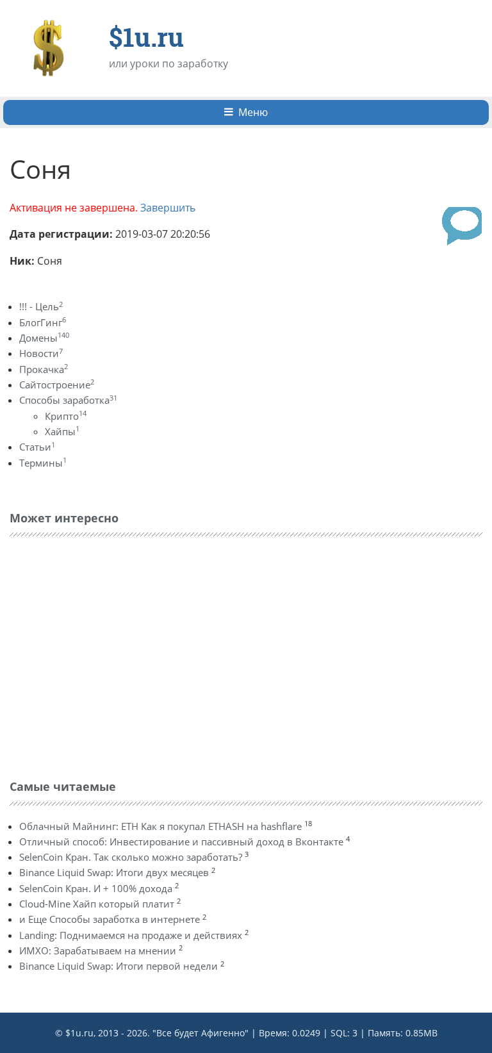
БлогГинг (42, 322)
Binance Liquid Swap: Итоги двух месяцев (114, 872)
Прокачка (43, 369)
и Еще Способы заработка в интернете (109, 919)
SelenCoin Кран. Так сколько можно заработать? (130, 856)
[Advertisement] (106, 655)
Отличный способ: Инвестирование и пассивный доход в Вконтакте (181, 841)
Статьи (37, 446)
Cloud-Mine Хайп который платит (96, 903)
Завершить (167, 208)
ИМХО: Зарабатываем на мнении (97, 950)
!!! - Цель (41, 306)
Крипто (65, 416)
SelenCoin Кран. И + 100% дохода (95, 888)
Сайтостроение (56, 384)
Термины (43, 462)
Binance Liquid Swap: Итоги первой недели (118, 965)
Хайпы (62, 431)
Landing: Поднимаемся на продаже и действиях (130, 935)
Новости (41, 353)
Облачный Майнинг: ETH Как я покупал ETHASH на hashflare (160, 826)
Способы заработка (68, 400)
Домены (44, 337)
